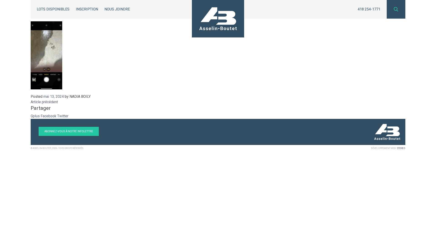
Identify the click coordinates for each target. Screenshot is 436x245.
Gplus (35, 116)
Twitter (62, 116)
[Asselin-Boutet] (218, 18)
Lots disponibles (53, 9)
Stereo (401, 148)
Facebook (48, 116)
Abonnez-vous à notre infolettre (68, 131)
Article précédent (44, 102)
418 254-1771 (369, 9)
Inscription (87, 9)
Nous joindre (117, 9)
